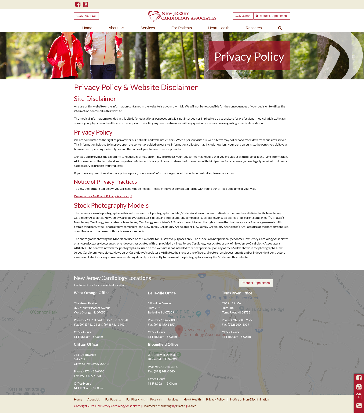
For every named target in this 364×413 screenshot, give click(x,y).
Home (87, 28)
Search (191, 406)
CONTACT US (86, 15)
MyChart (242, 15)
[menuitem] (87, 28)
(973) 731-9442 (93, 320)
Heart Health (218, 28)
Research (254, 28)
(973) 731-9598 (117, 320)
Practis (180, 406)
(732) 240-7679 (241, 320)
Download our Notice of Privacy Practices (101, 196)
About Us (116, 28)
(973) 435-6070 (93, 371)
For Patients (181, 28)
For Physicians (135, 399)
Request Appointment (273, 15)
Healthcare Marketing (157, 406)
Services (147, 28)
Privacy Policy (215, 399)
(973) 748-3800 (167, 366)
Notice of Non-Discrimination (249, 399)
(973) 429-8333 (167, 320)
